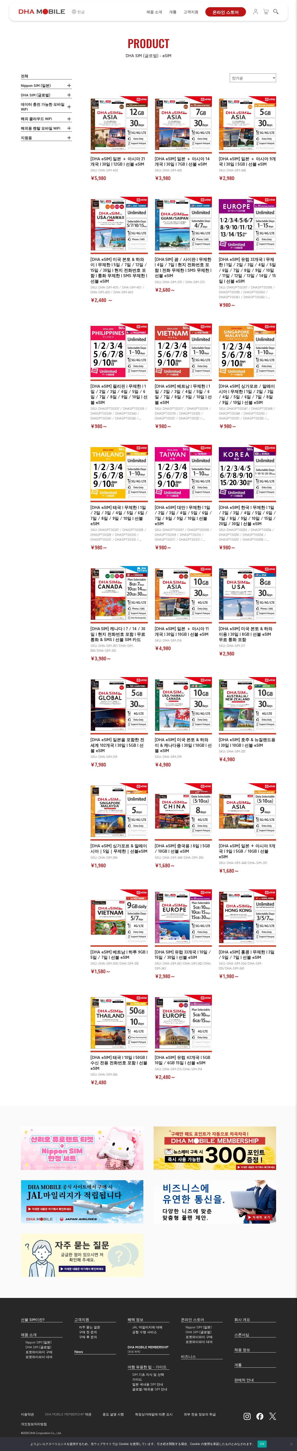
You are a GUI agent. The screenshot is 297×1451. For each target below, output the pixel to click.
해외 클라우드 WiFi (36, 118)
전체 (24, 76)
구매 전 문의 (88, 1332)
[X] (272, 1416)
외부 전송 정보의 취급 (200, 1414)
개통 (173, 11)
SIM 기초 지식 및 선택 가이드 (148, 1377)
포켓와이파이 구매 (39, 1351)
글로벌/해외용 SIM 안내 (149, 1389)
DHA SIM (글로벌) (35, 95)
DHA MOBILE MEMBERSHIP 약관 (68, 1414)
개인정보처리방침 (34, 1423)
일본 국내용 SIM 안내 (147, 1384)
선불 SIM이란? (33, 1319)
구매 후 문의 (88, 1336)
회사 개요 (242, 1319)
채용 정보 (242, 1349)
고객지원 (191, 11)
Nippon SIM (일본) (36, 85)
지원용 (26, 137)
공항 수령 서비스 (144, 1332)
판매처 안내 (244, 1379)
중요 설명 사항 (113, 1414)
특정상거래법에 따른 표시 (154, 1414)
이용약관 (27, 1414)
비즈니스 (188, 1356)
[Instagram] (247, 1416)
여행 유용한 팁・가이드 (147, 1366)
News (78, 1351)
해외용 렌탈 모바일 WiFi (40, 128)
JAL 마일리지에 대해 (147, 1327)
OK (262, 1444)
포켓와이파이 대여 (39, 1356)
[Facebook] (259, 1416)
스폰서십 (241, 1334)
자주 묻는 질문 (89, 1327)
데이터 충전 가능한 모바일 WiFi (43, 106)
